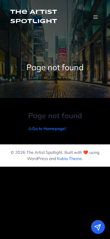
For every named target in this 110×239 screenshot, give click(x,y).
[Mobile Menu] (95, 17)
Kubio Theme (69, 158)
